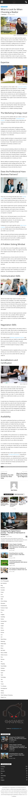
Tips (26, 466)
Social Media (3, 666)
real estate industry (22, 86)
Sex (1, 661)
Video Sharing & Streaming (6, 695)
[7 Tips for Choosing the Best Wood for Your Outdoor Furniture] (14, 500)
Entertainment (4, 605)
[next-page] (15, 509)
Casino (2, 596)
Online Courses (4, 654)
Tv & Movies (3, 686)
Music (2, 648)
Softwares (3, 670)
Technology (3, 677)
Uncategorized (6, 5)
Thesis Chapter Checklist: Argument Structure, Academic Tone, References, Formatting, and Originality (18, 546)
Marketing (3, 641)
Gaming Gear (3, 621)
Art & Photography (5, 581)
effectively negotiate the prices (17, 337)
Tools (2, 681)
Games (2, 619)
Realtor (16, 466)
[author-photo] (14, 485)
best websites (4, 583)
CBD (2, 598)
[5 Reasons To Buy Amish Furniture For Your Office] (5, 500)
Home (2, 5)
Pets (2, 657)
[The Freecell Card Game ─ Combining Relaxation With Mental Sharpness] (4, 563)
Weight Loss (3, 697)
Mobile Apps (3, 643)
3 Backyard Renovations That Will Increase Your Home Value (7, 476)
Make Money (3, 639)
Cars (2, 594)
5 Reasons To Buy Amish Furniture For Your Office (5, 504)
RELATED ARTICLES (8, 494)
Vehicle (2, 692)
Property (6, 466)
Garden (2, 623)
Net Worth (3, 650)
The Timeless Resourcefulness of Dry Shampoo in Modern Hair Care (18, 568)
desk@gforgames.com (17, 728)
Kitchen (2, 632)
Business (3, 587)
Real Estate (11, 466)
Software (3, 668)
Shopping (3, 663)
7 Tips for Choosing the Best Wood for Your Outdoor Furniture (13, 505)
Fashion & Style (4, 607)
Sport (2, 672)
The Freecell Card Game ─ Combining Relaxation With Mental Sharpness (18, 562)
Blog (2, 585)
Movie (2, 645)
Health (2, 625)
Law (1, 634)
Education (3, 603)
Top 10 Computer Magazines (22, 504)
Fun (1, 612)
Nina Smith (3, 536)
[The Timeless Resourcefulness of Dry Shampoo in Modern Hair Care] (4, 570)
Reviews (2, 659)
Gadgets (2, 614)
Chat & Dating (4, 601)
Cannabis (3, 590)
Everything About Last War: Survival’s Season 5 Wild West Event (16, 554)
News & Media (4, 652)
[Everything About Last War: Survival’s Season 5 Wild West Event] (4, 555)
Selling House (21, 466)
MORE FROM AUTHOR (19, 494)
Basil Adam (4, 14)
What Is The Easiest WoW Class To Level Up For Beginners (21, 475)
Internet (2, 630)
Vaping (2, 690)
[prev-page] (13, 509)
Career (2, 592)
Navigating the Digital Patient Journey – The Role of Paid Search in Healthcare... (13, 533)
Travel (2, 684)
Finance (2, 610)
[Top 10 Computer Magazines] (23, 500)
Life (1, 637)
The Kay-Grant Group (14, 454)
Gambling (3, 616)
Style (2, 675)
